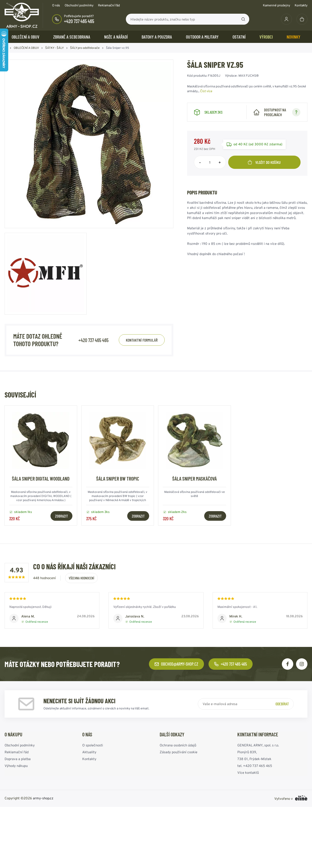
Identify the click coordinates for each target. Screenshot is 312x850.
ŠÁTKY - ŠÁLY (54, 47)
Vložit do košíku (268, 162)
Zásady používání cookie (178, 752)
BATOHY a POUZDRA (157, 36)
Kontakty (301, 5)
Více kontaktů (248, 772)
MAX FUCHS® (248, 75)
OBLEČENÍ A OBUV (25, 36)
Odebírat (282, 703)
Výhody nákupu (16, 766)
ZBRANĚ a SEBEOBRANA (71, 36)
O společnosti (92, 745)
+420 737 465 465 (79, 21)
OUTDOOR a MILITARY (202, 36)
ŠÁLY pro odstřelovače (85, 47)
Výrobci (266, 36)
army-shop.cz (43, 798)
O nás (56, 5)
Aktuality (89, 752)
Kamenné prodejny (276, 5)
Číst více (206, 91)
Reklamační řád (109, 5)
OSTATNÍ (239, 36)
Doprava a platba (18, 759)
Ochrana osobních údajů (178, 745)
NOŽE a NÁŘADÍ (116, 36)
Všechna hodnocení (81, 578)
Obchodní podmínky (79, 5)
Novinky (293, 36)
